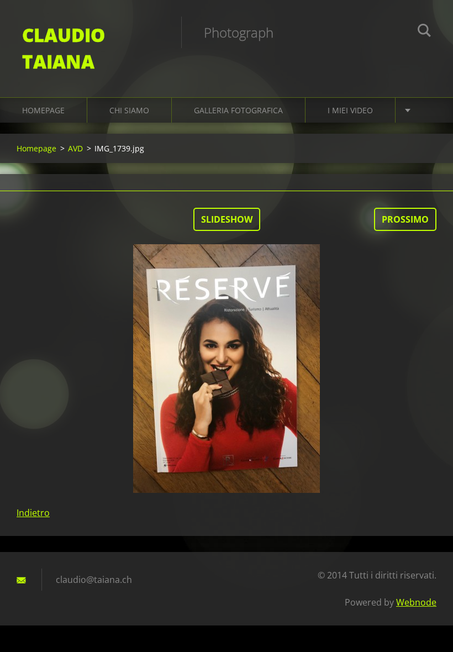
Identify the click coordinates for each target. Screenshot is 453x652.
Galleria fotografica (238, 110)
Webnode (416, 602)
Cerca (424, 32)
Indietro (33, 513)
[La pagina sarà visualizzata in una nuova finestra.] (226, 368)
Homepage (43, 110)
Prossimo (405, 219)
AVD (75, 148)
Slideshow (226, 219)
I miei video (350, 110)
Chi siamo (129, 110)
